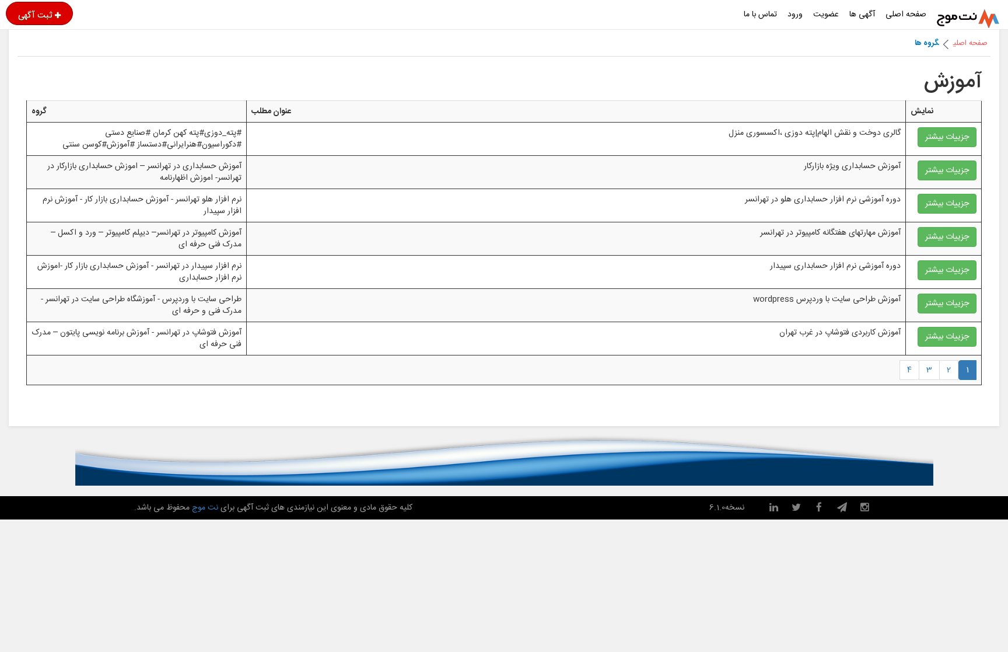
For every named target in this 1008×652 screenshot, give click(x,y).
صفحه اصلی (906, 15)
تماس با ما (760, 15)
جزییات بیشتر (947, 137)
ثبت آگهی (35, 15)
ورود (795, 15)
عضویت (826, 15)
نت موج (205, 508)
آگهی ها (862, 15)
